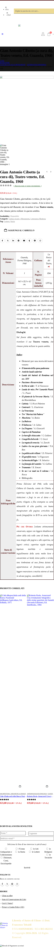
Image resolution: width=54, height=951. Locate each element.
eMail (9, 15)
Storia (12, 221)
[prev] (47, 172)
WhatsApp (40, 240)
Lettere (6, 221)
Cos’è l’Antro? (7, 903)
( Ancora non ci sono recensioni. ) (27, 186)
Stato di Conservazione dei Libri (14, 899)
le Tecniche (48, 856)
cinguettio (7, 240)
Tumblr (29, 240)
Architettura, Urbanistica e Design (13, 793)
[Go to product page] (13, 692)
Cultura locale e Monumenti (19, 219)
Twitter (7, 884)
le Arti (35, 849)
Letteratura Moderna (38, 219)
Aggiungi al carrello (21, 230)
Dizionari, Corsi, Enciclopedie (6, 861)
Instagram (17, 884)
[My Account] (43, 34)
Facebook (2, 240)
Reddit (35, 240)
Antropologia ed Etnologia (37, 793)
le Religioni (48, 850)
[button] (2, 34)
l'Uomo (21, 849)
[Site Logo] (27, 34)
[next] (51, 172)
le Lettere (35, 852)
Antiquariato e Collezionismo (6, 853)
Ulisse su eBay (7, 896)
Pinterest (18, 240)
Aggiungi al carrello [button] (21, 786)
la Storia (21, 852)
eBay (7, 9)
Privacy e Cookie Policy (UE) (13, 907)
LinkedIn (13, 240)
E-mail (24, 240)
